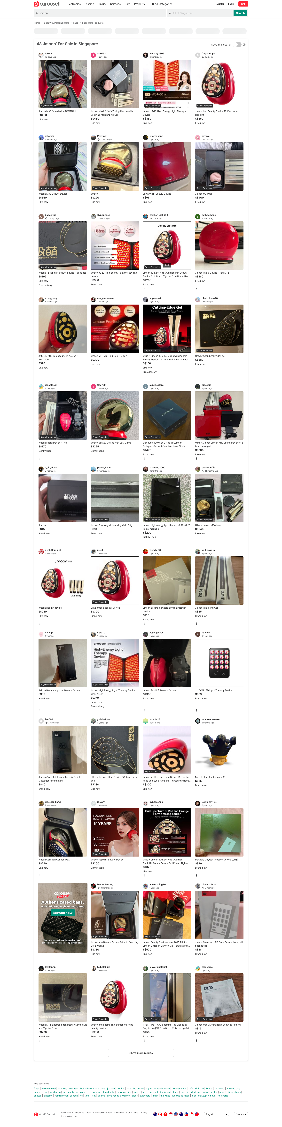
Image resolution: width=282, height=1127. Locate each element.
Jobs (110, 1112)
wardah (97, 1092)
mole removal (48, 1088)
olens (135, 1095)
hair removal (61, 1095)
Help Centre (66, 1112)
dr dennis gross (199, 1092)
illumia (209, 1088)
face (128, 1088)
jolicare (111, 1088)
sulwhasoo (55, 1092)
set (94, 1095)
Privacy (143, 1112)
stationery (145, 1095)
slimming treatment (68, 1088)
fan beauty (68, 1092)
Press (88, 1112)
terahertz (223, 1095)
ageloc (101, 1095)
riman (155, 1095)
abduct (154, 1092)
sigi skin (199, 1088)
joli (81, 1095)
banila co (165, 1092)
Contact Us (79, 1112)
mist (194, 1095)
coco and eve (83, 1092)
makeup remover (207, 1095)
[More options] (40, 127)
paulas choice (124, 1092)
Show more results (141, 1053)
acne (222, 1092)
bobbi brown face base (92, 1088)
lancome (48, 1095)
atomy (175, 1092)
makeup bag (233, 1088)
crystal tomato (162, 1088)
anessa (37, 1095)
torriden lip (109, 1092)
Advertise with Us (122, 1112)
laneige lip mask (180, 1095)
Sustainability (99, 1112)
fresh (36, 1088)
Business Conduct (69, 1116)
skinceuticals (234, 1092)
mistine (120, 1088)
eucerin (74, 1095)
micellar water (179, 1088)
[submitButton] (240, 13)
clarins (136, 1092)
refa (191, 1088)
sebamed (219, 1088)
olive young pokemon (118, 1095)
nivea (145, 1092)
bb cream (138, 1088)
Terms (135, 1112)
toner (87, 1095)
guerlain (185, 1092)
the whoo (165, 1095)
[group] (62, 918)
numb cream (40, 1092)
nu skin (213, 1092)
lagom (149, 1088)
